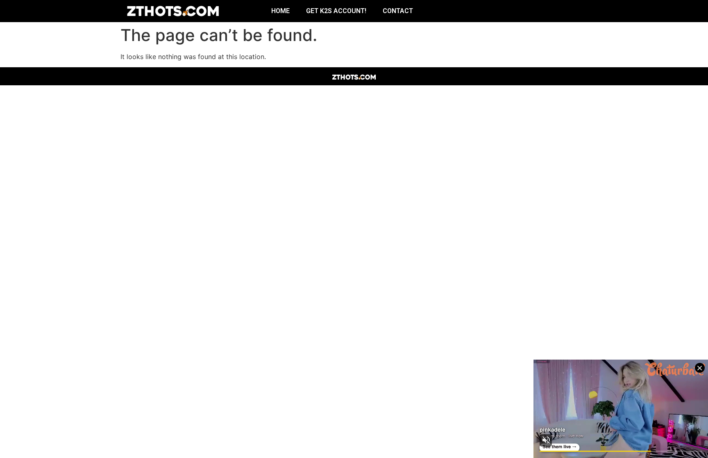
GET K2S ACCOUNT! (336, 11)
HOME (280, 11)
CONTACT (398, 11)
